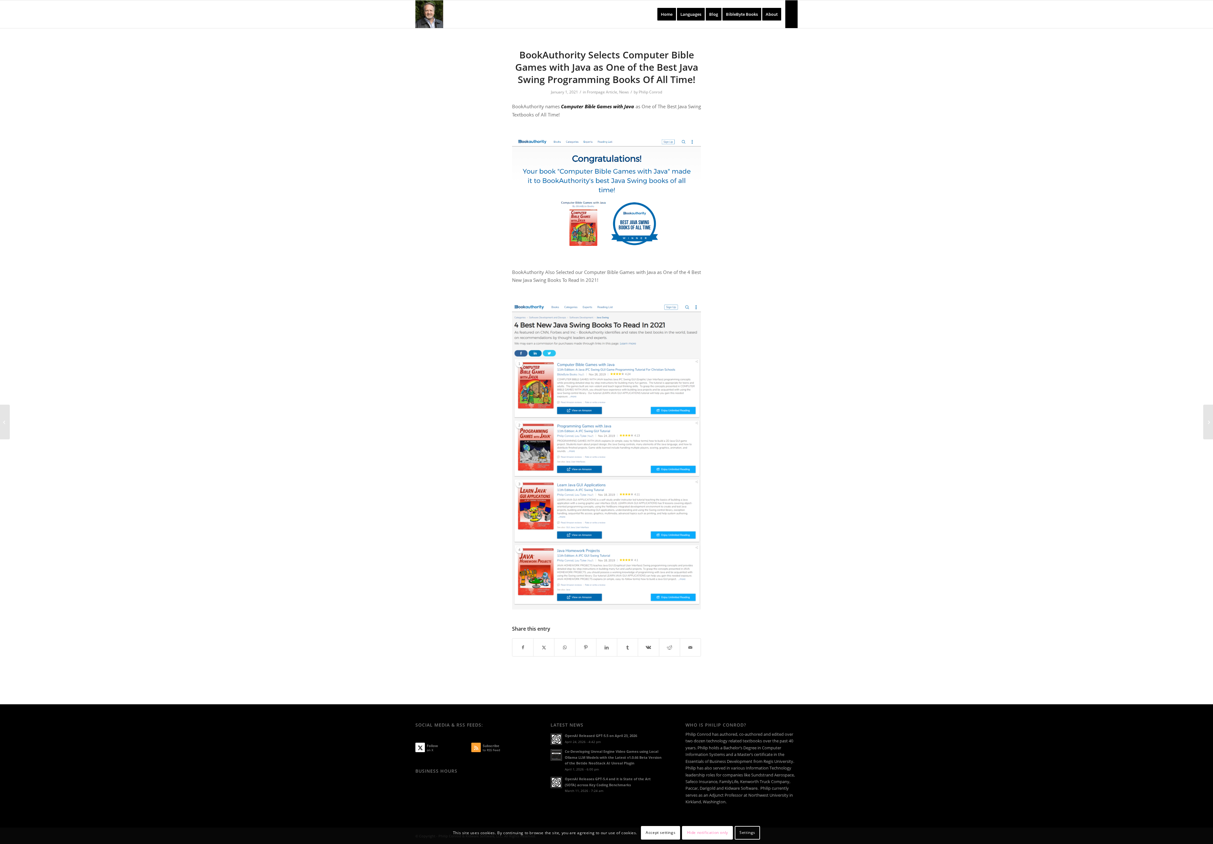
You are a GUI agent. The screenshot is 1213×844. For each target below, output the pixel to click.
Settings (747, 832)
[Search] (791, 14)
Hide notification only (707, 832)
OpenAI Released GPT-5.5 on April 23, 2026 (601, 735)
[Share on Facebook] (522, 647)
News (624, 92)
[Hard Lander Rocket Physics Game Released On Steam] (1208, 422)
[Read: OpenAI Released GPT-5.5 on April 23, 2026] (556, 739)
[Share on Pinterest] (586, 647)
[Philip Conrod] (429, 14)
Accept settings (660, 832)
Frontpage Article (602, 92)
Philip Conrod (650, 92)
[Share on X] (544, 647)
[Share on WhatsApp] (564, 647)
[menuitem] (666, 14)
